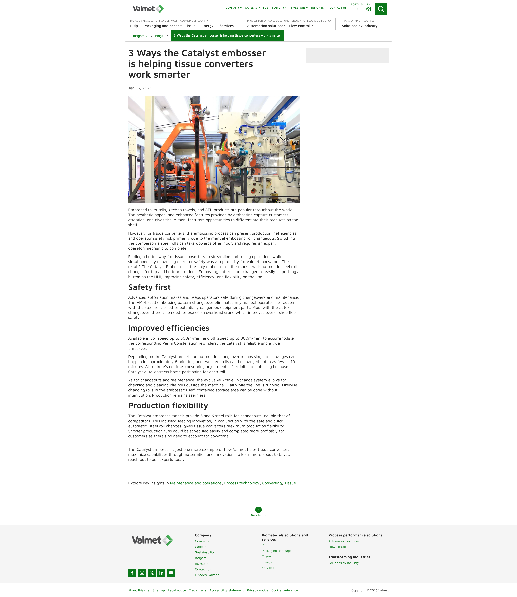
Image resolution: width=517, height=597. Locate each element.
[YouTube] (171, 573)
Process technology (242, 483)
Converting (272, 483)
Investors (201, 563)
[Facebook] (132, 573)
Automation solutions (343, 541)
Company (202, 541)
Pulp (265, 545)
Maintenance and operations (196, 483)
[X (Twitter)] (152, 573)
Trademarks (197, 590)
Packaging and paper (277, 550)
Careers (200, 546)
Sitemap (159, 590)
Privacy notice (257, 590)
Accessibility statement (227, 590)
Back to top (258, 515)
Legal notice (177, 590)
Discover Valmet (207, 575)
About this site (138, 590)
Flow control (337, 546)
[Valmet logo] (148, 8)
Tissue (290, 483)
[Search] (381, 9)
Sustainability (205, 552)
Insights (200, 558)
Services (268, 567)
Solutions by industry (343, 563)
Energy (267, 562)
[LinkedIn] (161, 573)
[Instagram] (142, 573)
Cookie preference (284, 590)
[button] (140, 36)
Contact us (203, 569)
